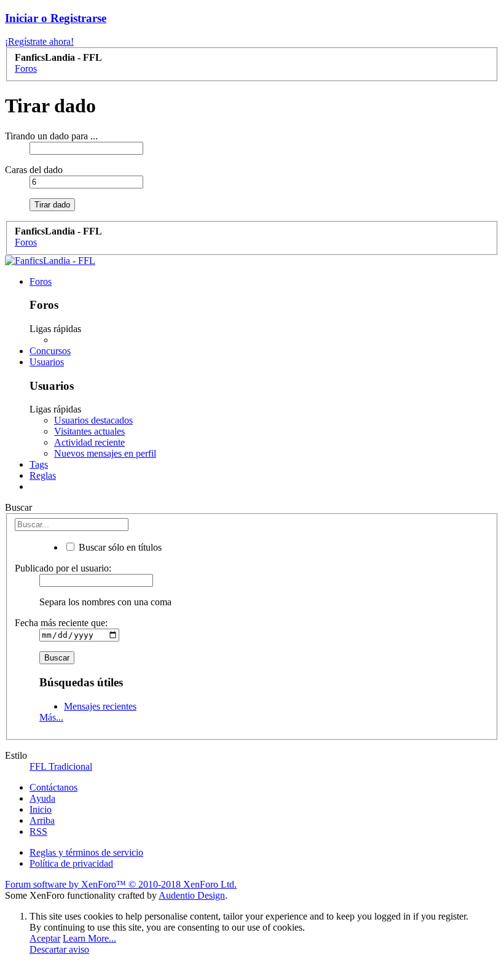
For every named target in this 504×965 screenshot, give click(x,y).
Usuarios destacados (93, 420)
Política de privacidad (71, 863)
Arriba (42, 820)
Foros (41, 281)
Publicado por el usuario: (63, 568)
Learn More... (89, 938)
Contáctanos (53, 787)
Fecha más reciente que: (61, 623)
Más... (51, 717)
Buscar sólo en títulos (119, 547)
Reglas (43, 475)
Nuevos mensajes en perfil (105, 453)
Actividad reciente (89, 442)
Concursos (50, 351)
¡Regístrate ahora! (39, 41)
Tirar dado (52, 204)
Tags (39, 464)
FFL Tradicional (61, 766)
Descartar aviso (59, 949)
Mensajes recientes (100, 706)
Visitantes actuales (89, 431)
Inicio (41, 809)
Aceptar (45, 938)
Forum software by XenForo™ (121, 884)
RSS (38, 831)
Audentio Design (192, 895)
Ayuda (42, 798)
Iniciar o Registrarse (55, 18)
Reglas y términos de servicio (86, 852)
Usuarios (47, 362)
